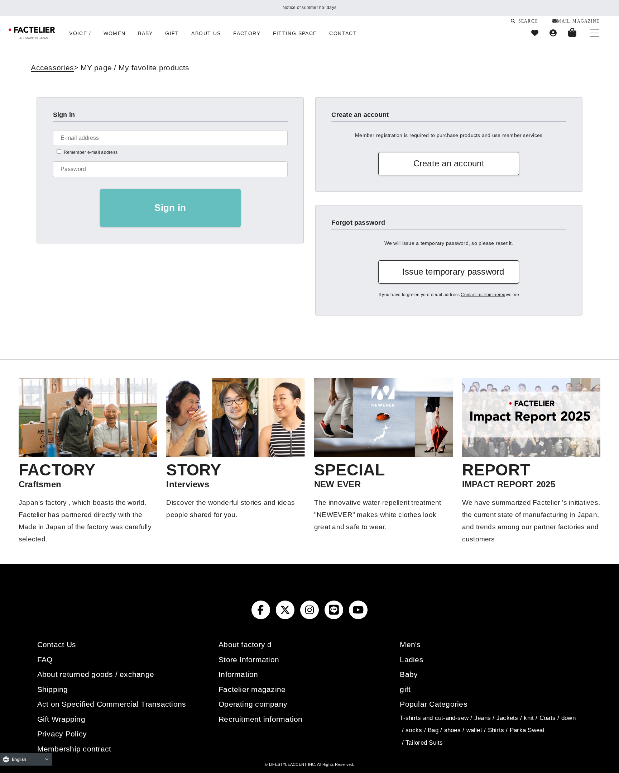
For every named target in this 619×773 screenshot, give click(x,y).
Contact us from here (482, 294)
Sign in (170, 208)
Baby (409, 674)
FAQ (45, 659)
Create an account (448, 163)
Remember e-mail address (91, 152)
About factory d (245, 644)
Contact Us (56, 644)
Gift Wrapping (61, 719)
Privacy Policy (62, 734)
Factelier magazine (252, 689)
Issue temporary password (453, 271)
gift (405, 689)
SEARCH (527, 21)
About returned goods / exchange (95, 674)
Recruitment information (261, 719)
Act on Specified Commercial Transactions (111, 704)
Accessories (52, 67)
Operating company (253, 704)
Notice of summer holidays (309, 7)
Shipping (52, 689)
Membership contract (74, 749)
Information (238, 674)
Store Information (249, 659)
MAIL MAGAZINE (578, 21)
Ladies (411, 659)
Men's (410, 644)
